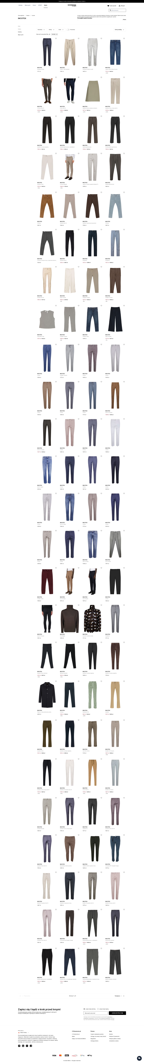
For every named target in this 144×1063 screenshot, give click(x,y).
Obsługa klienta (94, 1040)
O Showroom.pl (76, 1034)
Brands (27, 15)
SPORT (40, 5)
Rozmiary (40, 29)
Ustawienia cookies (114, 1040)
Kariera (111, 1034)
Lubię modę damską (90, 1009)
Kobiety (20, 5)
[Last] (123, 996)
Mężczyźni (27, 5)
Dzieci (34, 5)
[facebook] (31, 1046)
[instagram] (19, 1046)
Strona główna (21, 15)
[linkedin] (23, 1046)
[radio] (84, 1009)
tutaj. (113, 1019)
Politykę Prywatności (105, 1018)
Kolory (50, 29)
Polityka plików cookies (115, 1038)
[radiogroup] (105, 1009)
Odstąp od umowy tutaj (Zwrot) (98, 1036)
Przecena (72, 29)
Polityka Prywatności (114, 1036)
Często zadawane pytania (97, 1034)
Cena (59, 29)
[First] (20, 996)
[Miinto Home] (72, 5)
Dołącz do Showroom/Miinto (79, 1038)
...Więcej (124, 19)
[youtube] (27, 1046)
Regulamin (93, 1038)
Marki (45, 5)
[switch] (70, 29)
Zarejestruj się (117, 1013)
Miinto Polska (23, 1032)
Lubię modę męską (104, 1009)
